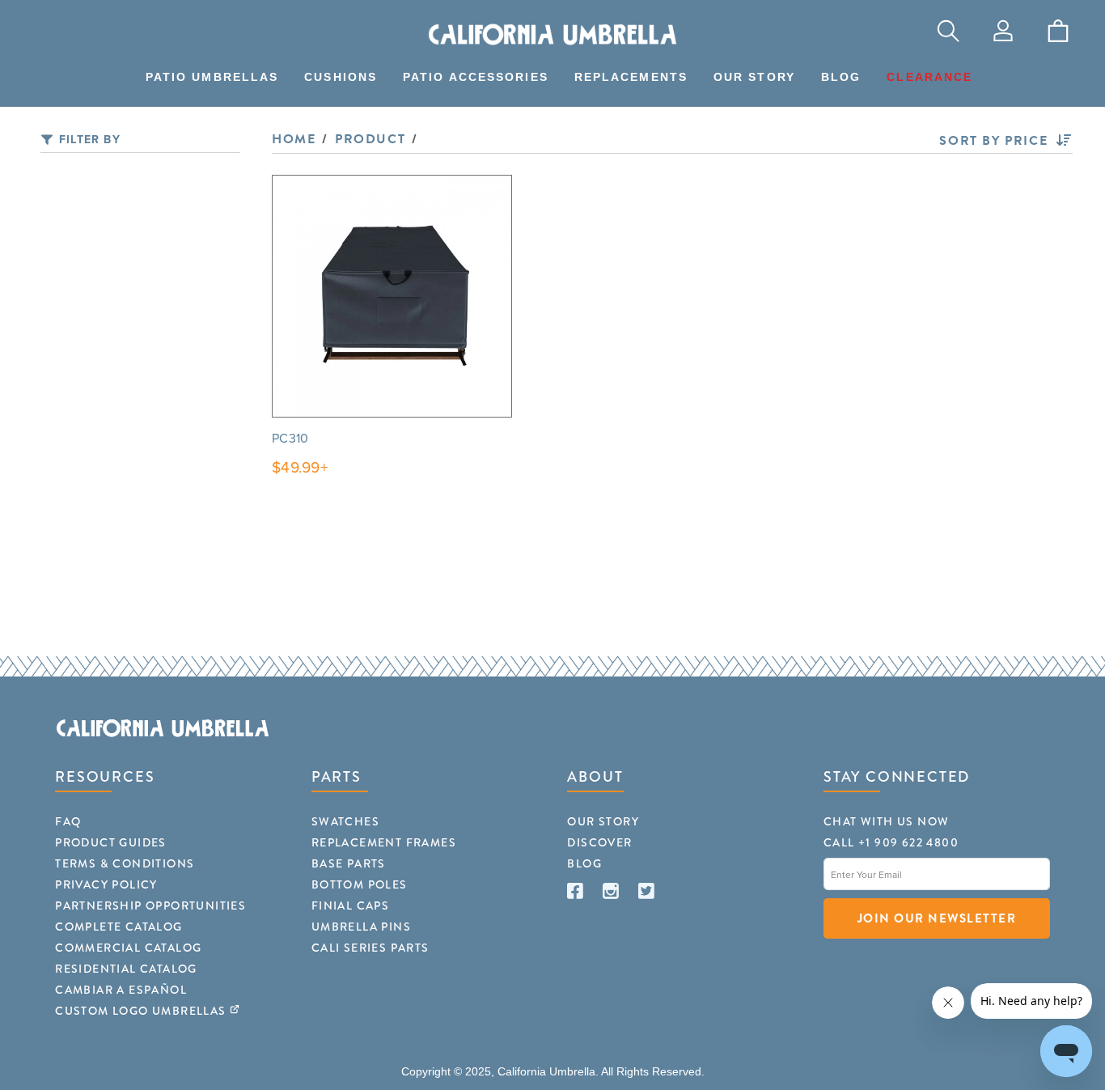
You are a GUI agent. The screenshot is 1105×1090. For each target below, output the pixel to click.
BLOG (841, 76)
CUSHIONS (340, 76)
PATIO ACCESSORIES (475, 76)
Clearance (929, 76)
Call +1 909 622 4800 (891, 842)
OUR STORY (754, 76)
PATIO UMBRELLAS (212, 76)
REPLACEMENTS (631, 76)
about (595, 776)
